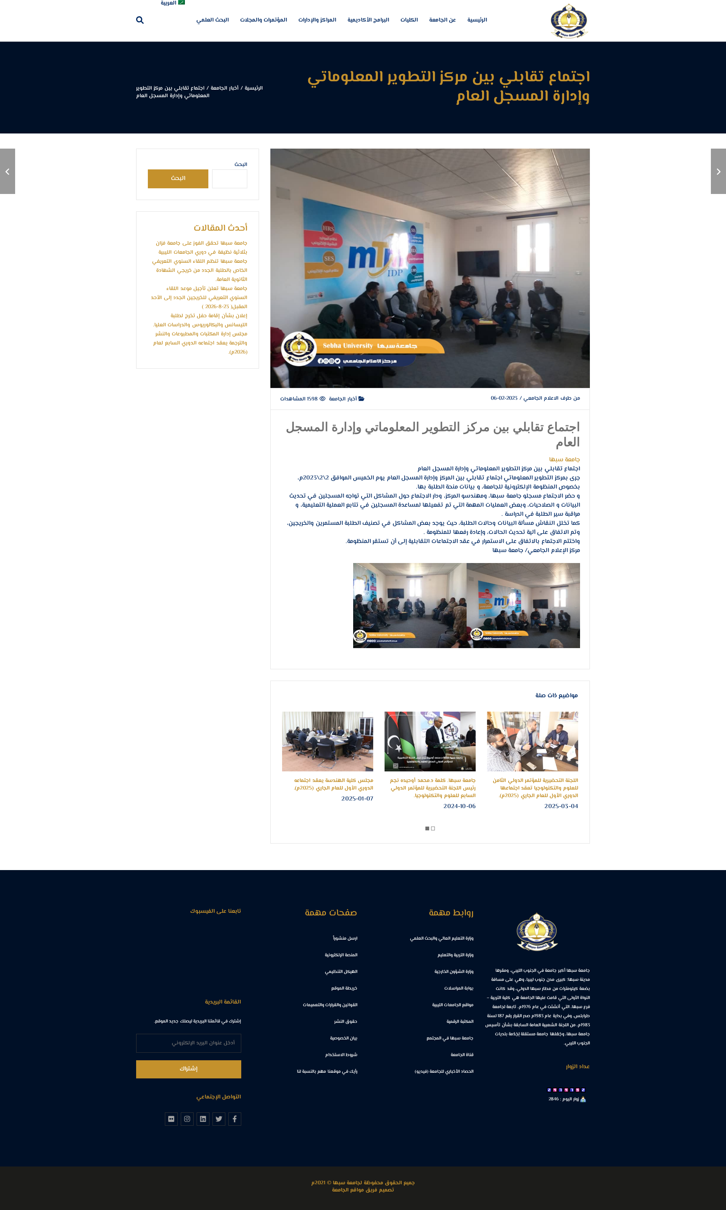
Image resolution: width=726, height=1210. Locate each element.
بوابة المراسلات (458, 988)
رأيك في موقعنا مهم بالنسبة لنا (327, 1071)
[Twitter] (219, 1119)
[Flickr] (171, 1119)
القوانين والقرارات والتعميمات (330, 1005)
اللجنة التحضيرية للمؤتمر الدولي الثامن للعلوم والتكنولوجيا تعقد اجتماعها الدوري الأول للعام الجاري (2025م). (535, 788)
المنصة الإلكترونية (341, 955)
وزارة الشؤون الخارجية (453, 972)
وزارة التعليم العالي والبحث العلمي (442, 938)
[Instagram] (187, 1119)
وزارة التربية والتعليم (455, 955)
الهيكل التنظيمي (341, 972)
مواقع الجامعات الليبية (452, 1005)
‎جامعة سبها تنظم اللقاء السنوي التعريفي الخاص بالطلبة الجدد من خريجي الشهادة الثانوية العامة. (199, 271)
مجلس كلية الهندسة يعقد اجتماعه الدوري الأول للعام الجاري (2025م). (333, 785)
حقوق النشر (345, 1021)
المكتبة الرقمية (460, 1021)
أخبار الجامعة (343, 399)
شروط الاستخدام (341, 1055)
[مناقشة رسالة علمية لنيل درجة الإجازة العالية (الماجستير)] (718, 171)
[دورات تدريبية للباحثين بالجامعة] (7, 171)
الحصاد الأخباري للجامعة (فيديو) (444, 1071)
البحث (240, 165)
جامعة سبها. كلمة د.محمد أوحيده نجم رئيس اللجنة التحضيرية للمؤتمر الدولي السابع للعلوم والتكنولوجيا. (433, 788)
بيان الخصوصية (343, 1038)
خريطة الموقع (344, 988)
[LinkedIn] (203, 1119)
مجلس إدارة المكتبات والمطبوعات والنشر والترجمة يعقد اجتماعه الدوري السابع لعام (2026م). (200, 343)
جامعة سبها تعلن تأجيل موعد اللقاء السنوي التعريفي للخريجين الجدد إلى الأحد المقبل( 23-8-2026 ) (199, 298)
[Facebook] (235, 1119)
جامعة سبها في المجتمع (450, 1038)
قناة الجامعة (462, 1055)
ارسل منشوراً (345, 938)
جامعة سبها (564, 460)
